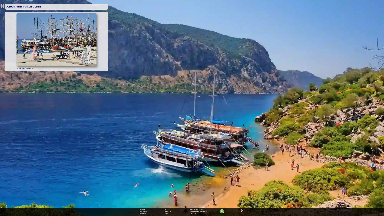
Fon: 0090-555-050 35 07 (197, 209)
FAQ (165, 209)
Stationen (142, 209)
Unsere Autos (143, 211)
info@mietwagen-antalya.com (198, 211)
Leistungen (143, 213)
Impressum (167, 211)
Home (166, 213)
